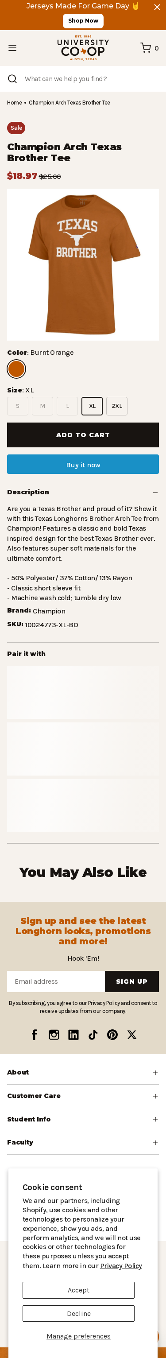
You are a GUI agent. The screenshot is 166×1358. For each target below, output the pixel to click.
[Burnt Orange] (16, 369)
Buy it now (83, 465)
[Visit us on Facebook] (34, 1035)
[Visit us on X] (132, 1035)
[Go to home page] (83, 48)
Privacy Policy (96, 1265)
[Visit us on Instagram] (54, 1035)
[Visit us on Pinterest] (112, 1035)
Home (14, 102)
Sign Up (132, 981)
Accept (78, 1290)
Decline (79, 1313)
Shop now (83, 20)
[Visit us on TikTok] (93, 1035)
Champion (48, 601)
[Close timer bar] (157, 7)
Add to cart (83, 435)
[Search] (12, 79)
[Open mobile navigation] (12, 48)
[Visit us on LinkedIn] (73, 1035)
